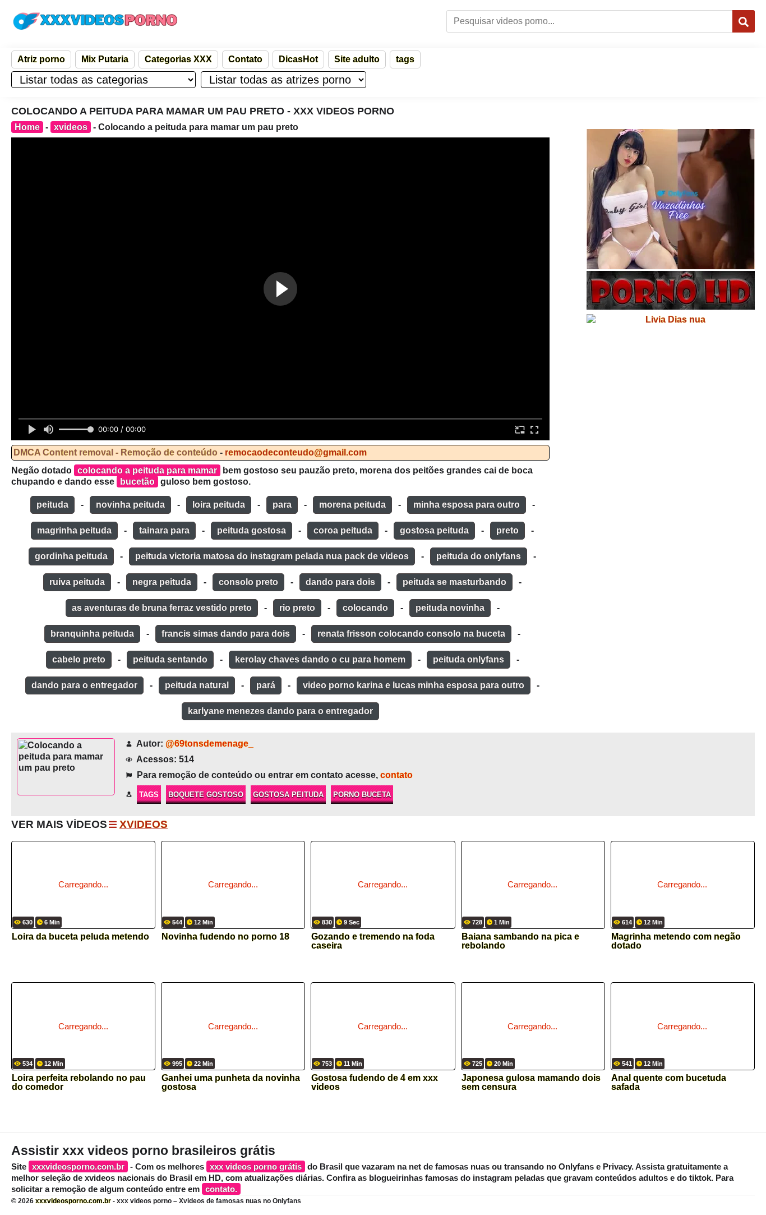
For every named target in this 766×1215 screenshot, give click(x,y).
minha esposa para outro (466, 504)
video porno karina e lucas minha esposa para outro (413, 685)
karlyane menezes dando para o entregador (280, 711)
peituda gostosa (251, 530)
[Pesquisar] (743, 21)
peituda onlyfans (468, 659)
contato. (221, 1189)
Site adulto (357, 59)
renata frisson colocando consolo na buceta (411, 633)
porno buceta (362, 794)
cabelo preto (78, 659)
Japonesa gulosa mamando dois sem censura (531, 1083)
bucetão (137, 481)
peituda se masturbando (454, 582)
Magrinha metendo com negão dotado (676, 941)
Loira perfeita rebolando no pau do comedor (79, 1083)
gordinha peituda (71, 556)
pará (265, 685)
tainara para (164, 530)
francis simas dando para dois (225, 633)
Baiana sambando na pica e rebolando (520, 941)
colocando (365, 608)
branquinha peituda (92, 633)
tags (405, 59)
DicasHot (298, 59)
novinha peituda (130, 504)
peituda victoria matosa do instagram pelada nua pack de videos (272, 556)
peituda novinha (450, 608)
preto (507, 530)
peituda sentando (170, 659)
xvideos (70, 127)
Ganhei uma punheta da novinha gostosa (230, 1083)
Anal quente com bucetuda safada (668, 1083)
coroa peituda (342, 530)
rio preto (297, 608)
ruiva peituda (77, 582)
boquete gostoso (205, 794)
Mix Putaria (104, 59)
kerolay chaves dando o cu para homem (320, 659)
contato (396, 775)
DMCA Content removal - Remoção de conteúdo (115, 452)
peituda (52, 504)
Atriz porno (41, 59)
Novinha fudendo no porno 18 (225, 936)
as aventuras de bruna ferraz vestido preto (162, 608)
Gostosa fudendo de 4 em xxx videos (374, 1083)
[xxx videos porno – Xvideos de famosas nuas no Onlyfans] (95, 21)
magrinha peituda (74, 530)
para (282, 504)
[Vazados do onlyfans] (671, 199)
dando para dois (340, 582)
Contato (245, 59)
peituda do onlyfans (478, 556)
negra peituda (161, 582)
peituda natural (197, 685)
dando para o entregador (84, 685)
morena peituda (352, 504)
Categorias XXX (178, 59)
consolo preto (248, 582)
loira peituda (218, 504)
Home (27, 127)
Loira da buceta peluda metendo (80, 936)
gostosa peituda (434, 530)
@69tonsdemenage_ (209, 743)
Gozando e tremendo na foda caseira (373, 941)
